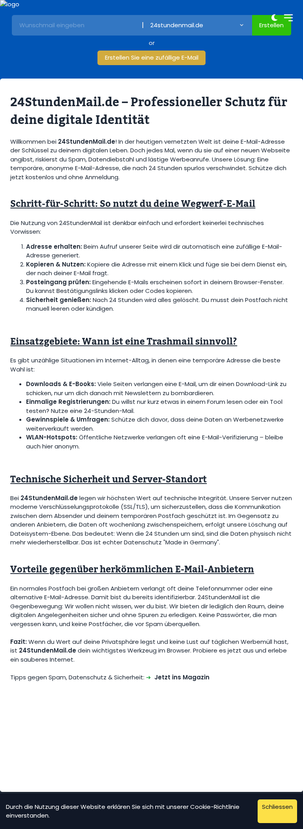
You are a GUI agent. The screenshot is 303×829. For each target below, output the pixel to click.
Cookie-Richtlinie (214, 807)
